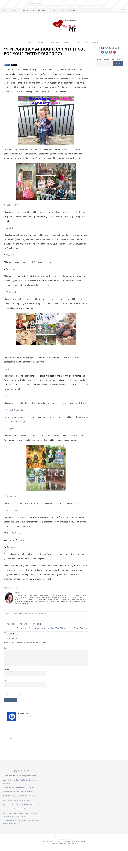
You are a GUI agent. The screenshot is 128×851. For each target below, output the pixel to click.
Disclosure (66, 843)
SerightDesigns (80, 841)
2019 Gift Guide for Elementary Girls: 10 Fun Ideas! (18, 787)
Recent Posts (15, 588)
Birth (22, 613)
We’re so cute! (13, 510)
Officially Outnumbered (16, 410)
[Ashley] (9, 602)
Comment (7, 648)
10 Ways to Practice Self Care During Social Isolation (19, 776)
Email (6, 680)
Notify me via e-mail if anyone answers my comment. (20, 694)
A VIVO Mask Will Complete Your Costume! (16, 800)
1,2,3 (8, 350)
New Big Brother (14, 533)
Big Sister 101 (12, 205)
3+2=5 (9, 369)
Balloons (11, 547)
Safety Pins (11, 228)
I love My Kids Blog (64, 25)
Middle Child (11, 255)
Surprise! (11, 428)
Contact (73, 843)
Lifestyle (37, 613)
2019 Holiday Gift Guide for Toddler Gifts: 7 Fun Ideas (19, 796)
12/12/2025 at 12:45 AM (24, 716)
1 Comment (19, 57)
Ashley (17, 592)
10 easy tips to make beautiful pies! (14, 809)
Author (7, 588)
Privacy (59, 843)
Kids (33, 613)
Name (6, 670)
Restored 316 (76, 836)
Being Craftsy (16, 613)
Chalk (8, 396)
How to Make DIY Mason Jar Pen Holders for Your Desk (20, 804)
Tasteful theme (65, 836)
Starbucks (10, 269)
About (54, 843)
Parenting (43, 613)
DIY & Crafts (27, 613)
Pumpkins (11, 496)
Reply (10, 738)
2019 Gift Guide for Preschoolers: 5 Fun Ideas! (17, 792)
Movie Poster (12, 292)
